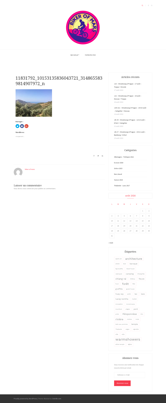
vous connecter (28, 188)
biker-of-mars (30, 169)
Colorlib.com (56, 399)
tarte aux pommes (121, 324)
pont (136, 309)
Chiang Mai (140, 274)
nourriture (118, 309)
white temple (119, 344)
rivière (119, 319)
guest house (130, 289)
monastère (119, 304)
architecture (133, 258)
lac (136, 294)
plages (128, 309)
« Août (111, 243)
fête (133, 284)
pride (117, 314)
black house (131, 269)
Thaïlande (118, 329)
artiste (117, 264)
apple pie (118, 259)
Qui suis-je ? (74, 55)
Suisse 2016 (118, 180)
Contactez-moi (90, 55)
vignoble (136, 329)
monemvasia (130, 304)
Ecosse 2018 (118, 163)
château (132, 279)
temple (134, 324)
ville (116, 334)
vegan (127, 329)
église (130, 344)
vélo (123, 334)
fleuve (141, 279)
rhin (141, 314)
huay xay (119, 294)
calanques (118, 274)
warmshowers (127, 339)
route (137, 319)
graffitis (119, 289)
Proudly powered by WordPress (25, 399)
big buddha (119, 269)
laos (143, 294)
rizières (129, 319)
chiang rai (120, 279)
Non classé (118, 174)
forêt (125, 284)
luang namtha (121, 299)
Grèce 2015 (118, 168)
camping (130, 274)
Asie (124, 264)
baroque (133, 264)
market (134, 299)
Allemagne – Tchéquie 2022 (124, 157)
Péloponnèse (129, 314)
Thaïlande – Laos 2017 (122, 185)
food (116, 284)
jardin (129, 294)
